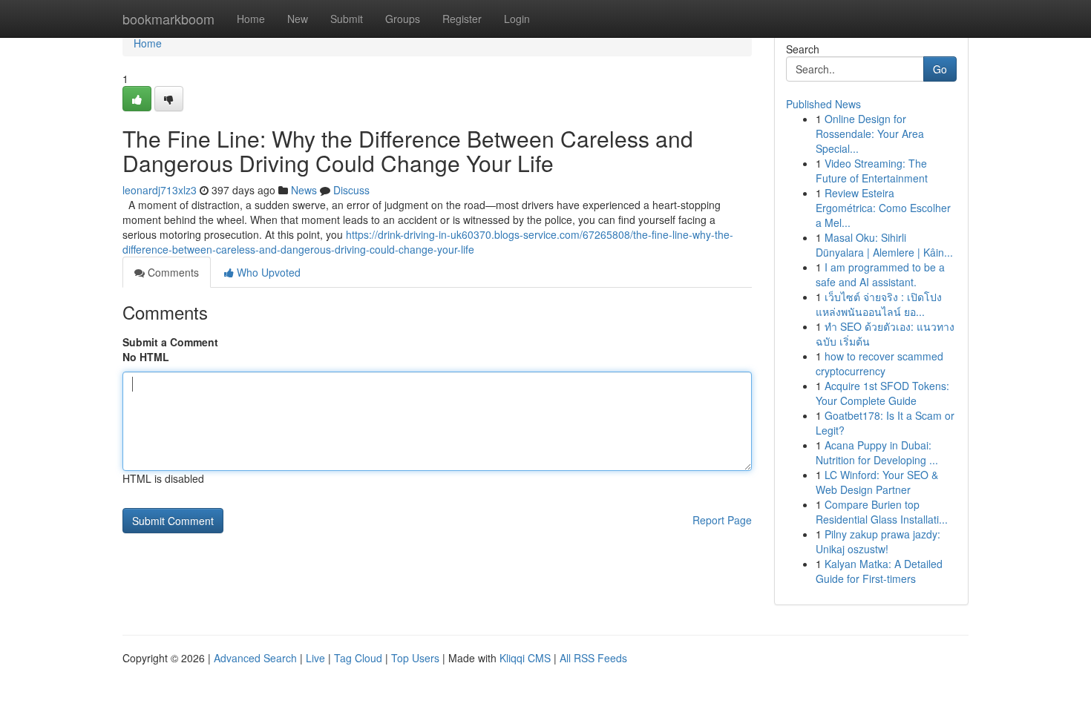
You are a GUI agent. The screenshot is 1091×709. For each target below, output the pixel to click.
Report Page (722, 519)
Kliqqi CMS (525, 657)
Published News (823, 103)
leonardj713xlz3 (159, 189)
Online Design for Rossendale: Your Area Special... (870, 133)
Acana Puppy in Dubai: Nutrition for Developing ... (877, 452)
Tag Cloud (358, 657)
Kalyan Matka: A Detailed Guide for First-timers (879, 571)
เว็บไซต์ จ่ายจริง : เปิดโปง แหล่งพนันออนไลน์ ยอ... (879, 304)
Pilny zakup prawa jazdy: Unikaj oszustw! (878, 541)
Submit (346, 18)
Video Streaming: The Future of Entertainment (872, 170)
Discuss (351, 189)
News (304, 189)
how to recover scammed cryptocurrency (879, 363)
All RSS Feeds (593, 657)
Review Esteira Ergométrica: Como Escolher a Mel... (883, 207)
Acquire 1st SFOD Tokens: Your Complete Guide (882, 393)
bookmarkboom (168, 18)
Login (517, 18)
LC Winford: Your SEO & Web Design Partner (877, 482)
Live (315, 657)
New (297, 18)
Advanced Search (255, 657)
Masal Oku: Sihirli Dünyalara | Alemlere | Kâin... (884, 245)
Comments (172, 272)
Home (251, 18)
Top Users (415, 657)
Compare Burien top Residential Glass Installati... (882, 512)
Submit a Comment (170, 341)
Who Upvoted (267, 272)
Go (940, 69)
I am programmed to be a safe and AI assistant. (880, 274)
